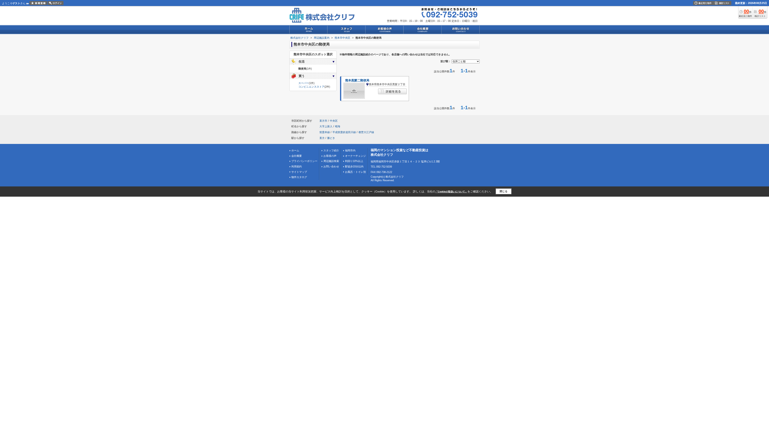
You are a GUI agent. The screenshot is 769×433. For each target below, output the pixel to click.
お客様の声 (329, 155)
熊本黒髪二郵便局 (357, 80)
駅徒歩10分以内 (354, 166)
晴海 (337, 126)
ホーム (295, 150)
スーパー (303, 83)
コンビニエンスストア (311, 86)
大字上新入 (325, 126)
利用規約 (296, 166)
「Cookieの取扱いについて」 (451, 191)
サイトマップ (299, 171)
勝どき (331, 138)
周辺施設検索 (331, 161)
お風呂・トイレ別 (355, 171)
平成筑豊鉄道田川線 (344, 132)
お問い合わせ (331, 166)
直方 (322, 138)
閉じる (503, 191)
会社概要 (296, 155)
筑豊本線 (324, 132)
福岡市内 (350, 150)
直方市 (323, 120)
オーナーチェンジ (355, 155)
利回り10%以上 (354, 161)
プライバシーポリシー (304, 161)
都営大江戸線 (366, 132)
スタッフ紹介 (331, 150)
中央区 (334, 120)
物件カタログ (299, 177)
